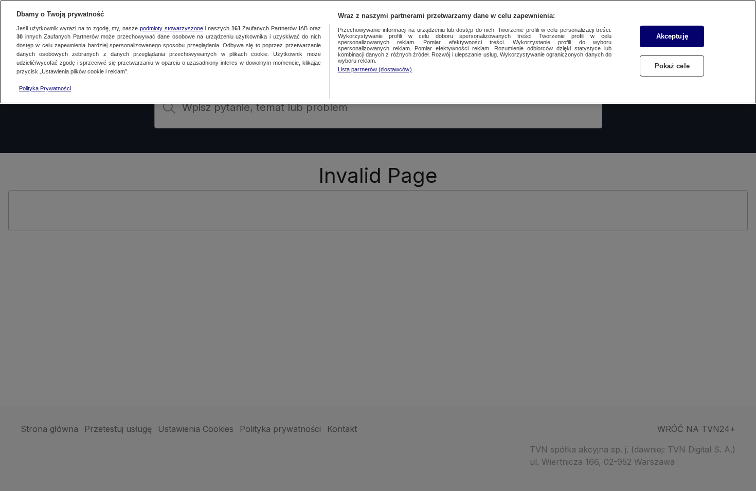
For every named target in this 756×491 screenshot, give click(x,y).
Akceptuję (672, 36)
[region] (378, 52)
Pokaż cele (672, 66)
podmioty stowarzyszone (171, 28)
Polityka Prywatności (45, 88)
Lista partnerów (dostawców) (375, 69)
